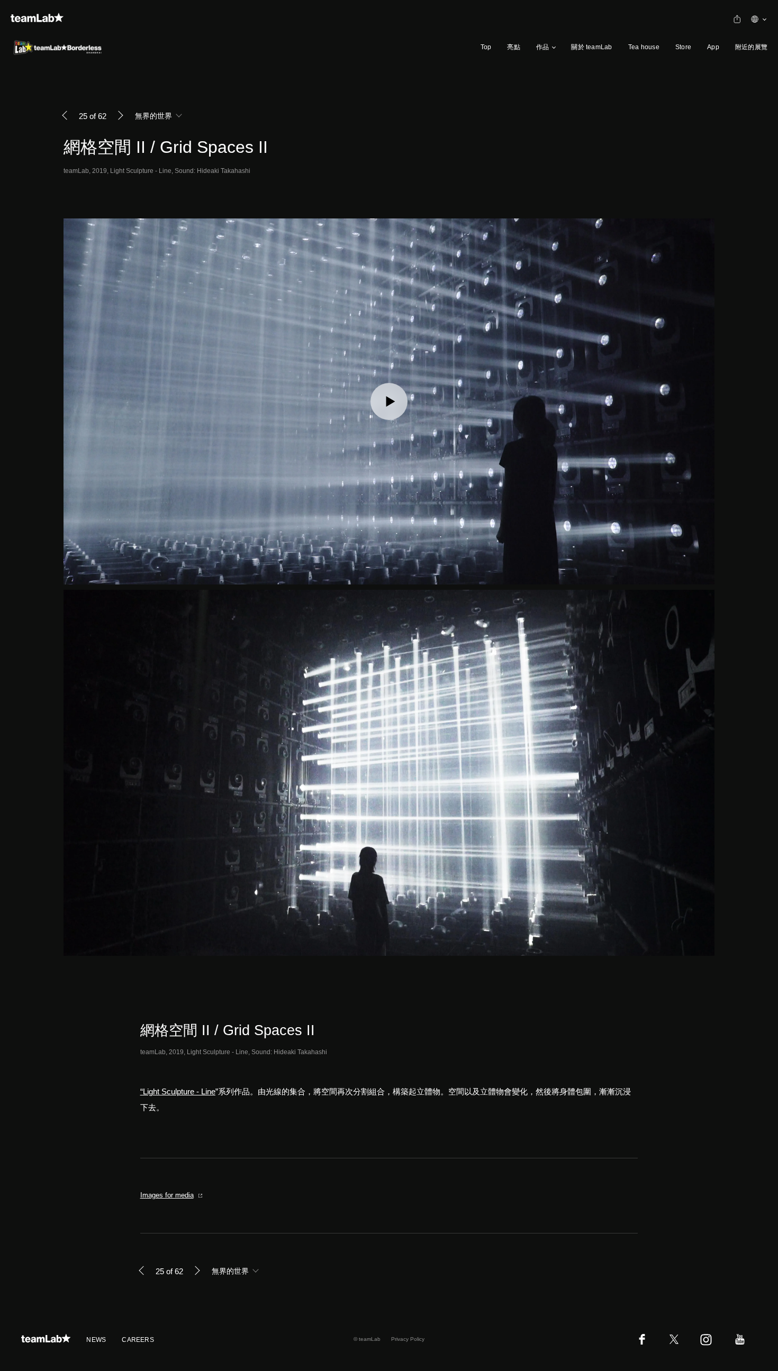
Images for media (167, 1195)
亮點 (513, 47)
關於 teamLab (591, 47)
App (713, 47)
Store (683, 47)
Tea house (643, 47)
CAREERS (138, 1339)
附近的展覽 (751, 47)
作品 (542, 47)
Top (486, 47)
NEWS (96, 1339)
